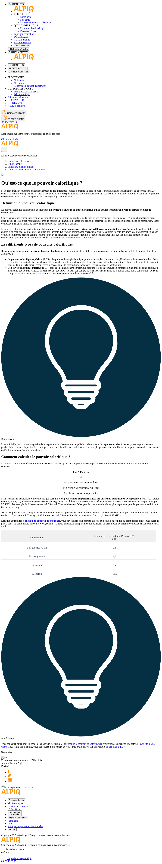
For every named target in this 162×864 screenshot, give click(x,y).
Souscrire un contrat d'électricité (36, 22)
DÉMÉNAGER (22, 36)
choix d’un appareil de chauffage (42, 520)
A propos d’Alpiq (16, 800)
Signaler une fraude (18, 818)
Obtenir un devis (9, 139)
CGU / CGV (14, 809)
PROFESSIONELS (17, 68)
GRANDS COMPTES (18, 52)
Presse (12, 829)
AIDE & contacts (22, 42)
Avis (10, 823)
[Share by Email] (10, 781)
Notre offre (25, 17)
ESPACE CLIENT (15, 119)
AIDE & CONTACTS (15, 113)
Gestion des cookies (18, 806)
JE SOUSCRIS (22, 45)
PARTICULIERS (16, 4)
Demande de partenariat (14, 813)
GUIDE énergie (22, 39)
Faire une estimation (24, 34)
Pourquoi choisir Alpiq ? (32, 28)
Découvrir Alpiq (28, 31)
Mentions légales (16, 803)
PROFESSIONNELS (18, 49)
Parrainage (13, 820)
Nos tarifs (25, 19)
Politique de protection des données (25, 826)
